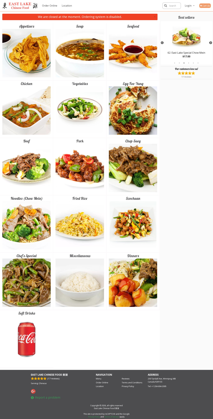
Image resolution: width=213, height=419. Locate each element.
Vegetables (80, 83)
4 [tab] (188, 63)
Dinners (133, 255)
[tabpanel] (186, 43)
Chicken (26, 83)
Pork (79, 141)
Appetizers (26, 26)
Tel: (157, 386)
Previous (162, 42)
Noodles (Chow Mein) (27, 198)
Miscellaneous (79, 255)
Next (210, 42)
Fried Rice (79, 198)
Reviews (126, 378)
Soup (80, 26)
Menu (98, 378)
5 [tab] (193, 63)
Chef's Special (26, 255)
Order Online (49, 5)
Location (67, 5)
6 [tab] (198, 63)
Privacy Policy (128, 386)
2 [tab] (179, 63)
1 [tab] (174, 63)
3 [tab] (184, 63)
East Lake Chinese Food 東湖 (49, 374)
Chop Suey (133, 141)
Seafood (133, 26)
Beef (26, 141)
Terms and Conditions (132, 382)
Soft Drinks (26, 313)
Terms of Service (111, 416)
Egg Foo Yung (133, 83)
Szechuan (133, 198)
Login (188, 5)
